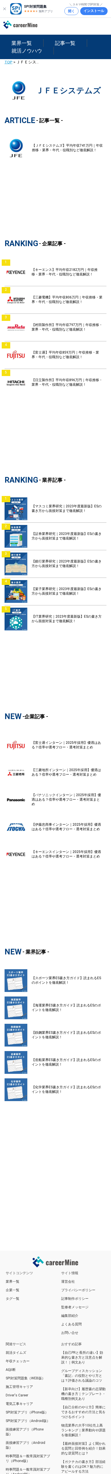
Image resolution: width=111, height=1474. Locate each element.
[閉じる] (4, 8)
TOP (9, 62)
